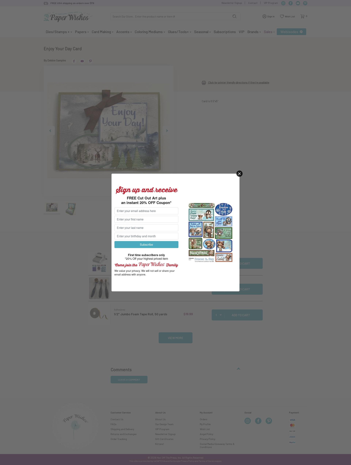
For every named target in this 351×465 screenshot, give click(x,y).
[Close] (239, 174)
